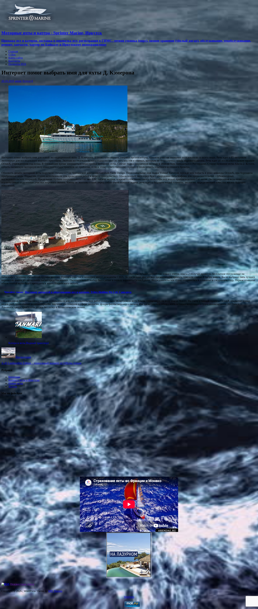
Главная (13, 51)
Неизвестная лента (22, 584)
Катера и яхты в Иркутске (24, 380)
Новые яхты (15, 383)
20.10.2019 (7, 81)
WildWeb (129, 596)
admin (18, 81)
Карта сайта (15, 57)
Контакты (14, 60)
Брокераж (14, 376)
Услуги (26, 81)
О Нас (12, 54)
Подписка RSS (17, 64)
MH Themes (55, 591)
